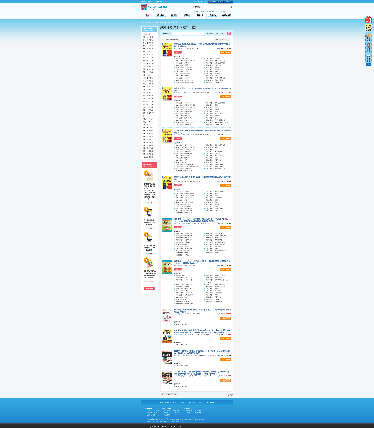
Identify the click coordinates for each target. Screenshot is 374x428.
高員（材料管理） (148, 127)
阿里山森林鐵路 (148, 157)
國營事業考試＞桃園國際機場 (214, 240)
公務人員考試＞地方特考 (183, 73)
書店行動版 (198, 413)
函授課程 (168, 402)
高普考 (203, 11)
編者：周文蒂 (178, 92)
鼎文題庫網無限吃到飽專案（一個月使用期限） (149, 222)
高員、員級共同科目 (148, 114)
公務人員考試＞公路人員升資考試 (215, 63)
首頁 (144, 22)
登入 (205, 1)
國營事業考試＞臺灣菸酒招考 (214, 233)
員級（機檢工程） (148, 110)
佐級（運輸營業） (148, 46)
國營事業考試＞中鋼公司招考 (184, 238)
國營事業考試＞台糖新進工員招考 (185, 233)
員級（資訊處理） (148, 95)
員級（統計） (147, 89)
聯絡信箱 (149, 415)
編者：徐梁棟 (178, 265)
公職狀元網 (167, 413)
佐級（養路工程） (148, 63)
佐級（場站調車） (148, 49)
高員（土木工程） (148, 122)
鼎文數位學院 (176, 410)
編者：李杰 (177, 48)
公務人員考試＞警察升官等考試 (184, 80)
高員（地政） (147, 125)
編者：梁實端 (178, 314)
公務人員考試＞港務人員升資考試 (185, 61)
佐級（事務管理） (148, 40)
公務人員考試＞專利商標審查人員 (215, 78)
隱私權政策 (151, 1)
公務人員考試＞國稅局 (212, 210)
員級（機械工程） (148, 107)
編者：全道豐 (187, 334)
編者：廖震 (177, 134)
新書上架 (176, 402)
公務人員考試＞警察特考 (213, 67)
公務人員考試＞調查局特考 (183, 76)
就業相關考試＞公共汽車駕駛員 (184, 303)
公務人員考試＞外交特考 (183, 78)
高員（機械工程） (148, 151)
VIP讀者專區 (210, 402)
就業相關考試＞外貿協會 (183, 255)
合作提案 (156, 413)
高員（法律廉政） (148, 133)
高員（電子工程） (148, 154)
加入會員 (197, 1)
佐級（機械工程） (148, 51)
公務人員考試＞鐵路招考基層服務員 (216, 250)
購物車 (214, 2)
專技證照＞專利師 (181, 275)
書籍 (148, 22)
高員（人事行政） (148, 119)
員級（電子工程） (148, 104)
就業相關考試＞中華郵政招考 (214, 82)
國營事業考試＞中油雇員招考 (214, 238)
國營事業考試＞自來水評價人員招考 (216, 235)
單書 (217, 33)
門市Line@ (156, 415)
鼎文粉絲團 (159, 1)
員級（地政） (147, 75)
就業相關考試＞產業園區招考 (214, 301)
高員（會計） (147, 139)
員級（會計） (147, 92)
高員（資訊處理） (148, 142)
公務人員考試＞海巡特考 (213, 69)
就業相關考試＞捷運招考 (213, 253)
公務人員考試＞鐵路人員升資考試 (215, 61)
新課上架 (184, 402)
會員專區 (226, 2)
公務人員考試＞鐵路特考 (183, 63)
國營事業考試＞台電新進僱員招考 (185, 240)
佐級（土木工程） (148, 37)
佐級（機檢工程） (148, 54)
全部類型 (210, 33)
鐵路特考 (163, 22)
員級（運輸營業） (148, 98)
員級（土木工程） (148, 72)
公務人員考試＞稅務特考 (213, 73)
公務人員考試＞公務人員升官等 (214, 113)
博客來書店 (198, 410)
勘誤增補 (192, 402)
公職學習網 (175, 413)
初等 (210, 11)
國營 (216, 11)
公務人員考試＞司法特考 (213, 76)
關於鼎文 (149, 410)
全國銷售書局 (189, 410)
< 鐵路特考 (146, 34)
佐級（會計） (147, 66)
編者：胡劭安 (178, 181)
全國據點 (188, 413)
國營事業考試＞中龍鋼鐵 (183, 242)
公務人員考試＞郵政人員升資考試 (185, 149)
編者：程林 (177, 223)
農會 (224, 11)
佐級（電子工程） (148, 60)
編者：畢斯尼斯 (178, 376)
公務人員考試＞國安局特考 (183, 124)
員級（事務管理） (148, 81)
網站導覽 (143, 1)
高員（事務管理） (148, 130)
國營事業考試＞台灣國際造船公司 (215, 242)
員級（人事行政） (148, 69)
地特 (213, 11)
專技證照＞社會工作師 (182, 58)
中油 (207, 11)
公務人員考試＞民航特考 (213, 58)
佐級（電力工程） (148, 57)
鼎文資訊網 (167, 410)
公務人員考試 (155, 22)
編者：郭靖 (186, 355)
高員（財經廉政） (148, 136)
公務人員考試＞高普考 (182, 65)
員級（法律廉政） (148, 84)
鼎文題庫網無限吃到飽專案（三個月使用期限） (149, 248)
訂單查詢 (220, 2)
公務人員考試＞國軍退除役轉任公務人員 (217, 122)
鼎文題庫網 (167, 415)
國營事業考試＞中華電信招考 (184, 235)
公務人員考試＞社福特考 (183, 71)
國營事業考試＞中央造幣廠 (183, 288)
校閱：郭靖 (187, 92)
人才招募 (156, 410)
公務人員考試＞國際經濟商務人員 (185, 82)
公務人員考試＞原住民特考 (213, 65)
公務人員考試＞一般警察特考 (184, 69)
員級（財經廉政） (148, 87)
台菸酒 (220, 11)
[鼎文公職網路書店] (154, 7)
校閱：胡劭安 (186, 134)
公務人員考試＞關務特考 (213, 71)
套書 (222, 33)
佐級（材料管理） (148, 43)
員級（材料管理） (148, 78)
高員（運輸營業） (148, 145)
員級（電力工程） (148, 101)
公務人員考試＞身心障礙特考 (184, 67)
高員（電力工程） (148, 148)
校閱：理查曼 (186, 223)
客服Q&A (200, 402)
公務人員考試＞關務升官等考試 (214, 80)
